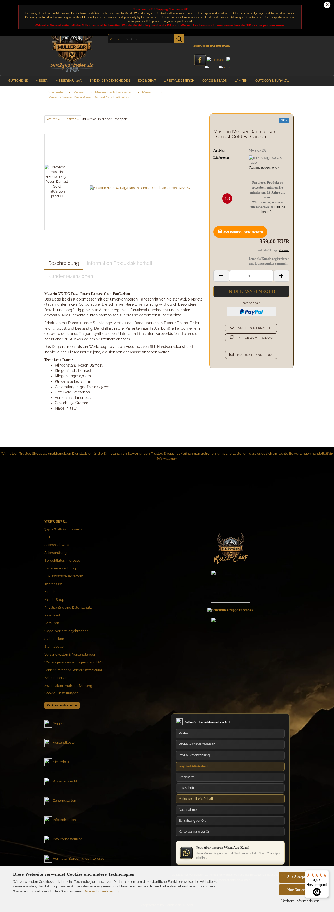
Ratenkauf (52, 615)
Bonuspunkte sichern (243, 232)
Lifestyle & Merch (179, 80)
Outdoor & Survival (272, 80)
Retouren (51, 623)
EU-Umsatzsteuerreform (63, 576)
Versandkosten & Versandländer (70, 654)
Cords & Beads (214, 80)
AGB (47, 537)
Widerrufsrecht (65, 781)
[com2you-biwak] (72, 46)
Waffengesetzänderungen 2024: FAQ (73, 662)
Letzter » (72, 119)
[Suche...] (179, 38)
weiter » (53, 119)
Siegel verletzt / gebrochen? (67, 631)
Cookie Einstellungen (61, 693)
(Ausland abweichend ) (264, 167)
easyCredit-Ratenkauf (193, 766)
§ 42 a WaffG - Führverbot (64, 529)
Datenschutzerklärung (101, 891)
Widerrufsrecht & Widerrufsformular (73, 670)
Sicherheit (61, 762)
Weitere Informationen (300, 901)
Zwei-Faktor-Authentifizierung (68, 686)
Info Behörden (64, 820)
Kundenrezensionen (70, 276)
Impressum (53, 584)
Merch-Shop (54, 600)
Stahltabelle (54, 647)
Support (59, 723)
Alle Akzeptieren (300, 877)
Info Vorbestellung (67, 839)
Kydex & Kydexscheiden (110, 80)
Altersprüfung (55, 553)
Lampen (241, 80)
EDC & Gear (147, 80)
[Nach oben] (319, 858)
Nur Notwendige (300, 890)
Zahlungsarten (56, 678)
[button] (221, 276)
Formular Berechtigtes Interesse (78, 859)
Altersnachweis (56, 545)
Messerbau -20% (69, 80)
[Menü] (326, 873)
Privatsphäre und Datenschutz (68, 607)
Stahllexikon (54, 639)
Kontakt (50, 592)
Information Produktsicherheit (119, 263)
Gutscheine (18, 80)
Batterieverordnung (60, 568)
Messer (41, 80)
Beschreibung (63, 263)
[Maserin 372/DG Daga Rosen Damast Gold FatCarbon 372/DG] (140, 182)
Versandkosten (65, 743)
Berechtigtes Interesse (62, 560)
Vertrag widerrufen (62, 705)
